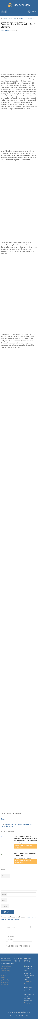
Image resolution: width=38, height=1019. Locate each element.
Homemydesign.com (7, 964)
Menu (34, 12)
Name (4, 894)
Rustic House (27, 824)
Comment (5, 876)
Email (3, 900)
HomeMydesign (13, 1012)
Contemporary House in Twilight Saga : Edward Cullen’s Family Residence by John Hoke (25, 838)
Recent (10, 939)
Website (4, 906)
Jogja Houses (9, 824)
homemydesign (5, 30)
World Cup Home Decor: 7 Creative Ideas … (29, 976)
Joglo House (18, 824)
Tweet (3, 819)
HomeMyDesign (22, 1015)
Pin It (16, 819)
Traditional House (7, 827)
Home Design (19, 847)
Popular (11, 937)
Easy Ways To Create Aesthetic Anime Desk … (29, 997)
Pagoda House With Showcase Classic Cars (25, 855)
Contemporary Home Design (23, 845)
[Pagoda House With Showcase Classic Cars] (6, 856)
